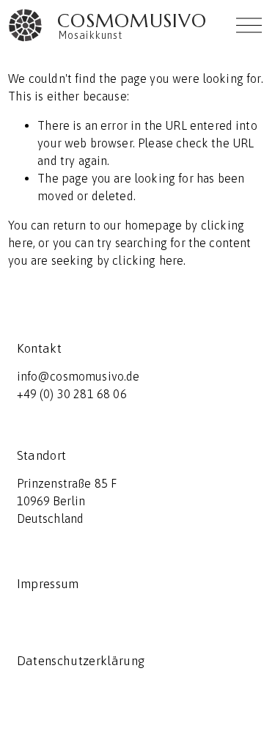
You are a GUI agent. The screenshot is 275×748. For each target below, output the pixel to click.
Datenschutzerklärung (81, 660)
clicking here (147, 260)
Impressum (48, 583)
